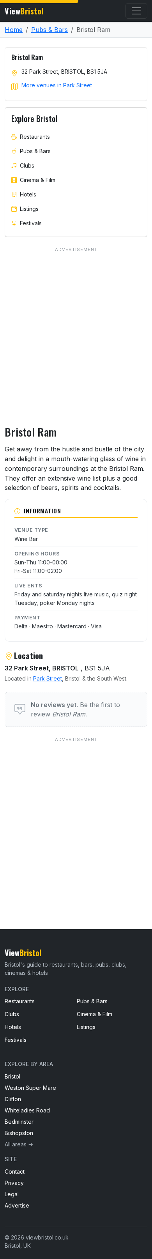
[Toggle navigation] (136, 11)
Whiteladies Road (27, 1110)
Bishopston (19, 1133)
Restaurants (35, 136)
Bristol (12, 1076)
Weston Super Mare (30, 1087)
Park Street (47, 678)
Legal (12, 1194)
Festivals (31, 223)
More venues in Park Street (56, 85)
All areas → (19, 1144)
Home (14, 30)
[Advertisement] (76, 817)
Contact (15, 1171)
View (24, 11)
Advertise (17, 1205)
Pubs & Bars (49, 30)
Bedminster (19, 1121)
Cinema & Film (37, 180)
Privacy (14, 1182)
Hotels (28, 194)
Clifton (13, 1099)
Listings (29, 208)
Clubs (27, 165)
